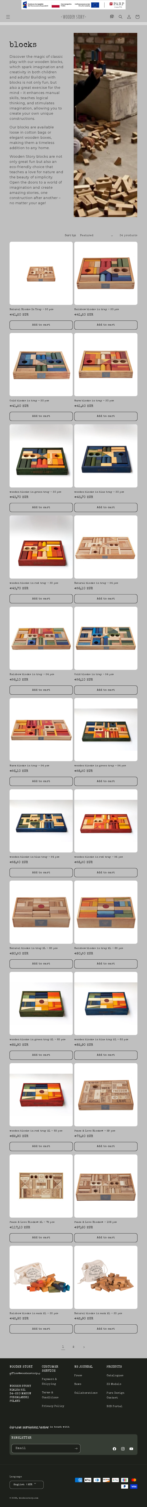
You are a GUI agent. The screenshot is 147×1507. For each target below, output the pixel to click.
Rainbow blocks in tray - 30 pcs (96, 309)
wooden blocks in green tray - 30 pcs (35, 492)
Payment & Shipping (49, 1381)
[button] (8, 17)
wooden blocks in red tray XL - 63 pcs (36, 1131)
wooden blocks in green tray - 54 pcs (100, 766)
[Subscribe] (76, 1448)
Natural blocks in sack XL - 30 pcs (98, 1313)
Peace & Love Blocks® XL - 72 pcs (32, 1222)
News (77, 1384)
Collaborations (85, 1393)
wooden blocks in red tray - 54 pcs (98, 857)
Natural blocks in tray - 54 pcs (96, 583)
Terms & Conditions (50, 1395)
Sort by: (70, 235)
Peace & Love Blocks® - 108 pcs (95, 1222)
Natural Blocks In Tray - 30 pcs (32, 309)
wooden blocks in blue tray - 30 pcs (99, 492)
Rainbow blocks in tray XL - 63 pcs (98, 948)
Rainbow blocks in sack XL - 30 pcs (34, 1313)
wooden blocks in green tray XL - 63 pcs (37, 1039)
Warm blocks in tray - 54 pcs (29, 766)
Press (78, 1375)
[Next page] (84, 1347)
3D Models (114, 1384)
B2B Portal (115, 1406)
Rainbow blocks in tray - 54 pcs (32, 674)
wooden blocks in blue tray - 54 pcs (35, 857)
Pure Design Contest (116, 1395)
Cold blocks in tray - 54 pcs (94, 674)
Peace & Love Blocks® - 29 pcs (94, 1131)
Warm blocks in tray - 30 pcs (94, 401)
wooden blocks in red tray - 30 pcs (34, 583)
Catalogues (115, 1375)
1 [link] (63, 1347)
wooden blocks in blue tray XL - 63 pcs (101, 1039)
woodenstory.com (29, 1498)
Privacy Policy (53, 1406)
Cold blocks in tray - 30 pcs (29, 401)
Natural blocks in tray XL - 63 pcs (34, 948)
